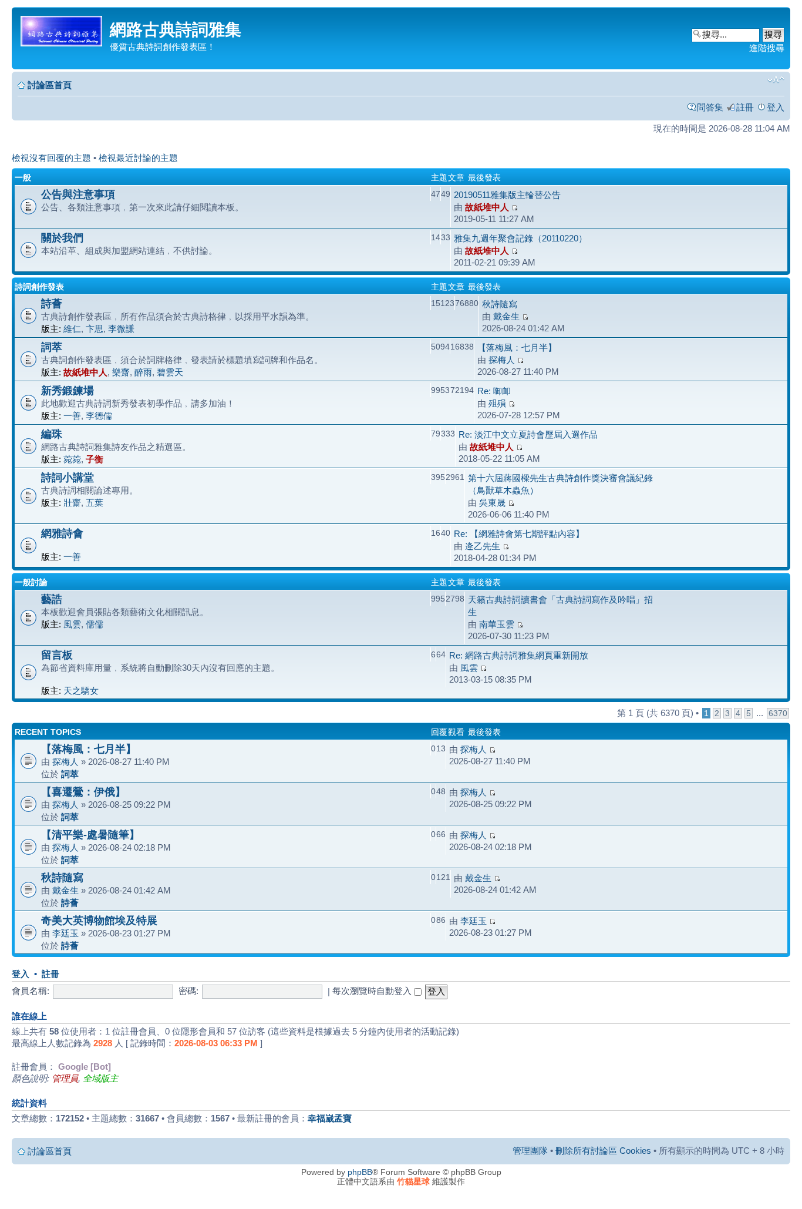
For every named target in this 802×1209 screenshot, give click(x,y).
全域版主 (100, 1078)
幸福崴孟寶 (330, 1118)
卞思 (94, 329)
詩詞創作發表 (39, 286)
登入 (775, 107)
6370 (778, 713)
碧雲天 (170, 372)
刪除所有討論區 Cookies (603, 1151)
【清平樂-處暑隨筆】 (90, 834)
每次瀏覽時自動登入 (373, 991)
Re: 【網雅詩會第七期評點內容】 (519, 534)
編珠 (51, 434)
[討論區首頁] (62, 29)
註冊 (745, 107)
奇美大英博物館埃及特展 (99, 920)
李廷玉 (65, 933)
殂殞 (497, 403)
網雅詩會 (62, 533)
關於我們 (62, 237)
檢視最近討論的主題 (138, 158)
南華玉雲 (496, 624)
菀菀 (72, 459)
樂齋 (121, 372)
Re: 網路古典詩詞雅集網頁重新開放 (518, 655)
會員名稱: (30, 991)
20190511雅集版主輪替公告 (507, 195)
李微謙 (121, 329)
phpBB (360, 1172)
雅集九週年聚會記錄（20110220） (520, 238)
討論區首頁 (50, 85)
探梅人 (501, 360)
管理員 (65, 1078)
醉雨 (143, 372)
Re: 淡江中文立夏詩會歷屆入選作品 (528, 434)
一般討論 (31, 582)
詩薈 (51, 303)
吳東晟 (492, 503)
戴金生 (506, 316)
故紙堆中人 (487, 207)
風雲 (72, 624)
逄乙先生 (482, 546)
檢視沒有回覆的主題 (51, 158)
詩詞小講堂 (67, 477)
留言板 (57, 655)
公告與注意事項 (78, 194)
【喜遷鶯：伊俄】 (83, 791)
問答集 (710, 107)
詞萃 (51, 347)
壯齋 (72, 503)
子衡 (94, 459)
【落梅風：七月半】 (517, 347)
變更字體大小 (775, 80)
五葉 (94, 503)
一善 (72, 416)
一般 (23, 177)
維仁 (72, 329)
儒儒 (94, 624)
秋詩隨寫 (499, 304)
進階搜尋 (766, 48)
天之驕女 (81, 691)
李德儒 (99, 416)
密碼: (188, 991)
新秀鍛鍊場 (67, 390)
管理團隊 (530, 1151)
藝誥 (51, 599)
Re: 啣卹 (494, 391)
